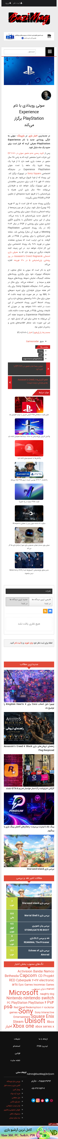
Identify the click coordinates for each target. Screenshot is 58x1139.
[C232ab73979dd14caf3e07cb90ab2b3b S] (29, 514)
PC (9, 1003)
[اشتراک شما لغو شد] (45, 611)
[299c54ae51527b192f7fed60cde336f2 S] (29, 560)
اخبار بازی (32, 136)
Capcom (28, 975)
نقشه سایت (15, 1060)
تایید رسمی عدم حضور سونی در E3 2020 (26, 153)
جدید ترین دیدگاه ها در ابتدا (18, 601)
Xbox (50, 1022)
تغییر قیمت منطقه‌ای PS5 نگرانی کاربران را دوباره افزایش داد (29, 415)
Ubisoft (35, 1021)
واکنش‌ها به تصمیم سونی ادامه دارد (29, 458)
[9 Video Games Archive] (29, 1132)
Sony (41, 351)
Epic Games (26, 985)
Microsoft (24, 993)
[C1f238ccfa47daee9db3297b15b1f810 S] (29, 448)
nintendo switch (38, 998)
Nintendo (14, 998)
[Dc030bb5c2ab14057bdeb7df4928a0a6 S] (29, 405)
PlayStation (19, 1002)
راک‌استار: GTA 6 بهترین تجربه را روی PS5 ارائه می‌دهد (29, 480)
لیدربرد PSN (42, 1046)
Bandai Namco (43, 971)
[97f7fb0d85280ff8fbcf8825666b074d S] (29, 535)
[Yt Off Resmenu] (49, 51)
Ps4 (50, 1003)
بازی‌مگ (20, 136)
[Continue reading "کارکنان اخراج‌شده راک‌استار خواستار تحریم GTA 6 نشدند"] (29, 770)
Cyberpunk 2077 (27, 980)
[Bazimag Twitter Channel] (47, 1100)
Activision (25, 971)
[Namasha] (42, 1100)
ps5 (41, 355)
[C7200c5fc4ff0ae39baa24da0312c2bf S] (29, 492)
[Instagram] (38, 1100)
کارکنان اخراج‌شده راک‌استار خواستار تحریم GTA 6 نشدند (30, 788)
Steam (18, 1022)
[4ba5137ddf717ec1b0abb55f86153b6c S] (29, 427)
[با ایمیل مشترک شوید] (50, 611)
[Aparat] (51, 1100)
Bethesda (12, 976)
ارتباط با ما (43, 1039)
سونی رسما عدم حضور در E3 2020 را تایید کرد (28, 368)
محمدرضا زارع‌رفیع (42, 332)
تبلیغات (17, 1039)
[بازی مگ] (29, 18)
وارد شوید (29, 643)
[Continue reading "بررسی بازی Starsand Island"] (29, 851)
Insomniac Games (44, 985)
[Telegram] (33, 1100)
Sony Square (34, 173)
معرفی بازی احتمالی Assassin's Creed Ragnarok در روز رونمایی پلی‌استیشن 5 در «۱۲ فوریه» (29, 256)
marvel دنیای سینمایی (43, 989)
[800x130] (29, 36)
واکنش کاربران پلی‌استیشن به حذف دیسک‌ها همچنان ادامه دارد (29, 436)
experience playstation (33, 359)
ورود (7, 3)
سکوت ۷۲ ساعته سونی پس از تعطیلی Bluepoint (29, 523)
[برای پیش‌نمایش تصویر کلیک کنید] (29, 71)
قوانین (17, 1053)
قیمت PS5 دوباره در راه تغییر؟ (29, 501)
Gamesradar (32, 341)
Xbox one (24, 1026)
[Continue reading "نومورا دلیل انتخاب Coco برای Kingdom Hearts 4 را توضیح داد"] (29, 686)
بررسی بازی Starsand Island (40, 869)
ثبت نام (16, 3)
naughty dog (47, 994)
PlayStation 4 (37, 1002)
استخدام (16, 1046)
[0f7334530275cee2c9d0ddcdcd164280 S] (29, 470)
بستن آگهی (52, 1124)
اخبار (30, 332)
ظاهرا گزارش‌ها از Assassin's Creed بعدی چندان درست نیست (33, 381)
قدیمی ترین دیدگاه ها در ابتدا (41, 601)
